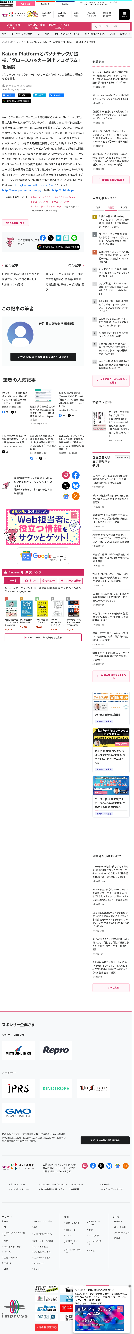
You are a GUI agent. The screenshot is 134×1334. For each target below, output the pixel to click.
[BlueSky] (76, 486)
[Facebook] (76, 475)
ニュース (20, 42)
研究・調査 (113, 2)
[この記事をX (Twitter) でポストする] (51, 238)
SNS (47, 34)
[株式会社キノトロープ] (56, 1088)
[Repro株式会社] (56, 1050)
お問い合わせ (77, 1184)
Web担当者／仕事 (12, 1246)
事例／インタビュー (94, 1223)
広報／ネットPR (11, 1257)
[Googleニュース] (66, 496)
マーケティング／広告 (22, 34)
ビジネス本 (30, 580)
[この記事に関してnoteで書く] (66, 238)
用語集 (117, 1238)
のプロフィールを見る (43, 356)
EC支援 (104, 4)
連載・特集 (76, 14)
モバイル (7, 1263)
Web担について (92, 14)
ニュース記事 (120, 1227)
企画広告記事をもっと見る (113, 676)
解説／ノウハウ (72, 1222)
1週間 (111, 207)
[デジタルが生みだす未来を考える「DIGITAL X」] (46, 1318)
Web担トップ (7, 42)
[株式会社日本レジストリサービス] (18, 1088)
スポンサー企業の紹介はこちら (105, 1140)
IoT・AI (96, 2)
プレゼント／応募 (122, 1232)
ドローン (91, 4)
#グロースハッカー (40, 201)
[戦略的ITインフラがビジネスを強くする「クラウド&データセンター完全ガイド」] (46, 1290)
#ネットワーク (54, 206)
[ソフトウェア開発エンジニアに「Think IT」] (71, 1290)
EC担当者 (45, 4)
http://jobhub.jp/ (63, 190)
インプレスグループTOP (112, 1189)
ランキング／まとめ (73, 1251)
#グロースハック (60, 201)
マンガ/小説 (94, 1235)
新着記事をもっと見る (113, 179)
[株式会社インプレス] (14, 1309)
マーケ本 (12, 580)
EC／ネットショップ (42, 1257)
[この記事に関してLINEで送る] (74, 238)
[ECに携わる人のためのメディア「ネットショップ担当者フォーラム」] (71, 1309)
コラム (68, 1235)
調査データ (70, 1229)
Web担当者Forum (13, 14)
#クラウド (47, 197)
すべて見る (113, 987)
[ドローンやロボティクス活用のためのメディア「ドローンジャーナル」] (71, 1318)
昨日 (98, 207)
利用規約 (105, 1184)
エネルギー (83, 4)
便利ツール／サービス (72, 1242)
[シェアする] (43, 238)
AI (38, 34)
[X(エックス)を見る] (101, 1166)
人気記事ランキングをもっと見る (113, 381)
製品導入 (65, 4)
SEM (6, 1268)
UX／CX (7, 1252)
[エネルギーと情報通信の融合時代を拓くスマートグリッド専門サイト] (46, 1309)
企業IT (82, 2)
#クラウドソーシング (65, 197)
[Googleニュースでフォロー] (117, 1166)
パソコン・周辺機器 (71, 580)
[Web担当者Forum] (18, 1168)
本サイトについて (17, 1184)
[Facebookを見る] (93, 1166)
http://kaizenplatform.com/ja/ (33, 185)
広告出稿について (107, 14)
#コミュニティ (38, 206)
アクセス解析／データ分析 (67, 34)
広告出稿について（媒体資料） (54, 1184)
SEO (4, 34)
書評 (91, 1229)
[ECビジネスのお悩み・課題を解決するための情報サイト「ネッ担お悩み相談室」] (46, 1328)
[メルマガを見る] (85, 1166)
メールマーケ (39, 1263)
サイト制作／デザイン (95, 34)
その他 (36, 1268)
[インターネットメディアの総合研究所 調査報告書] (46, 1299)
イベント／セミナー (95, 1242)
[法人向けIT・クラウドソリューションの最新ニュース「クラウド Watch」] (71, 1299)
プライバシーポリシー (19, 1189)
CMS (112, 34)
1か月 (124, 207)
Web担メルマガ (62, 14)
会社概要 (75, 1189)
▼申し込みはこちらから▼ (88, 1303)
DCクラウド (104, 2)
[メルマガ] (66, 475)
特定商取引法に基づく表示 (53, 1189)
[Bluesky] (109, 1166)
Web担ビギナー (46, 14)
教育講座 (98, 4)
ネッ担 (36, 489)
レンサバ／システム (42, 1252)
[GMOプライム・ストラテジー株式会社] (18, 1113)
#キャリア (36, 197)
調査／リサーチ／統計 (43, 1241)
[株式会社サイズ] (93, 1088)
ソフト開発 (89, 2)
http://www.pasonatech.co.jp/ (21, 190)
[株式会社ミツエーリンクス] (18, 1050)
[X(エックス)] (66, 486)
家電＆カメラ (48, 580)
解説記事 (118, 1221)
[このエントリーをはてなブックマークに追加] (58, 238)
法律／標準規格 (41, 1246)
